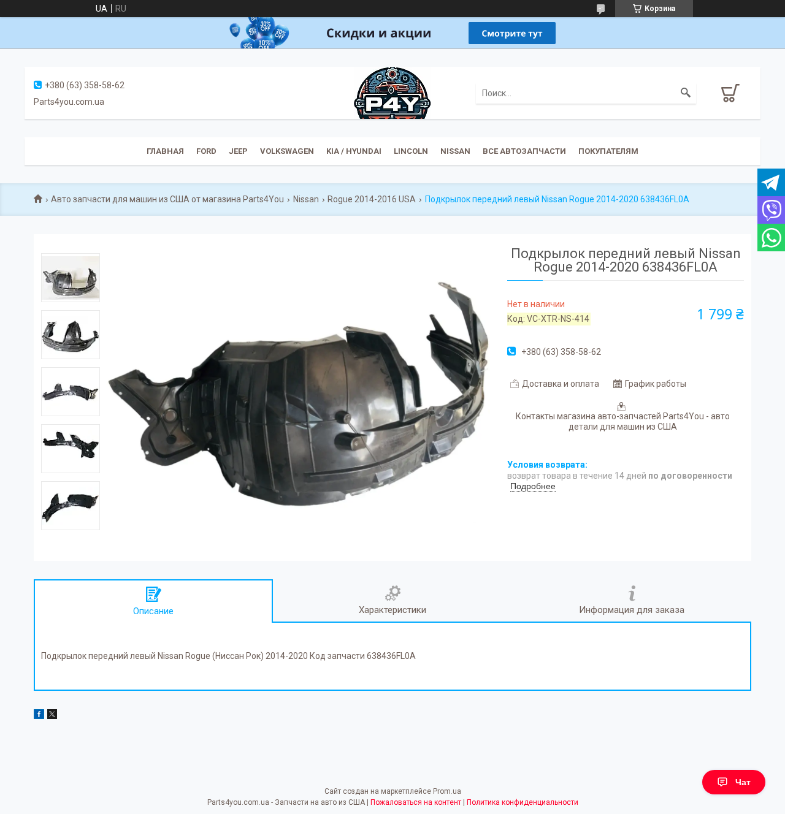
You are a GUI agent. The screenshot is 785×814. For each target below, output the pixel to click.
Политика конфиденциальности (522, 802)
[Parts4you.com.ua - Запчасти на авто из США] (392, 92)
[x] (52, 716)
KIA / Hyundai (353, 151)
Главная (165, 151)
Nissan (455, 151)
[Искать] (685, 93)
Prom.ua (447, 791)
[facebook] (39, 716)
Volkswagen (287, 151)
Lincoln (411, 151)
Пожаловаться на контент (415, 802)
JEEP (238, 151)
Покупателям (608, 151)
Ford (206, 151)
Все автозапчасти (524, 151)
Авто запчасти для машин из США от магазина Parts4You (167, 199)
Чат (743, 782)
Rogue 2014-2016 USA (371, 199)
